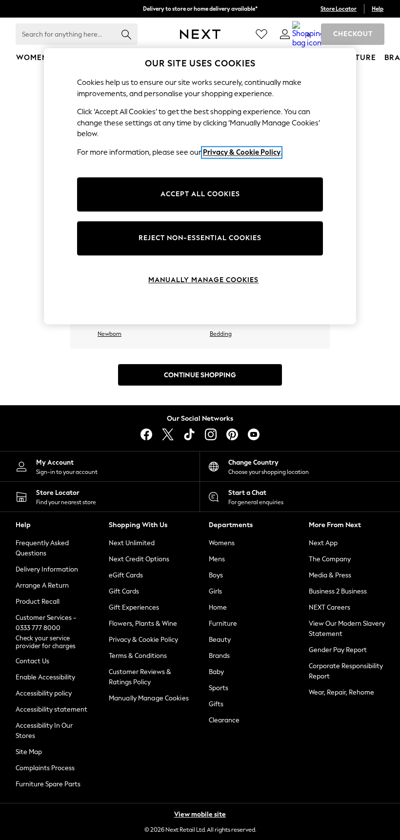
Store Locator (338, 8)
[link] (285, 34)
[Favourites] (261, 34)
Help (377, 8)
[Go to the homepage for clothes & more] (200, 34)
